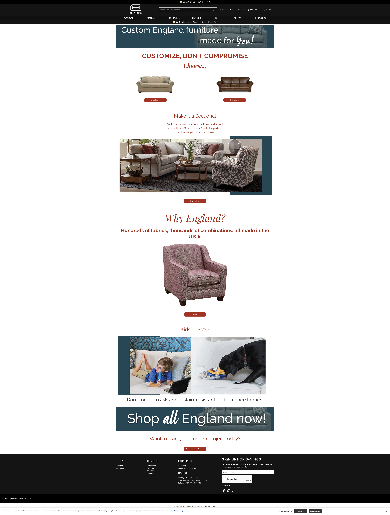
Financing (196, 18)
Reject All (301, 511)
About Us (238, 18)
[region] (195, 511)
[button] (221, 10)
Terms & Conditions (178, 506)
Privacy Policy (190, 506)
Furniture (128, 18)
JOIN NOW (226, 485)
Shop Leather (234, 100)
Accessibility (198, 506)
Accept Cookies (315, 511)
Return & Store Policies (187, 468)
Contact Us (260, 18)
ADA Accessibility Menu (210, 506)
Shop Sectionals (195, 201)
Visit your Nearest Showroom (195, 449)
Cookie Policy (178, 511)
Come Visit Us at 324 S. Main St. (196, 2)
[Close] (387, 511)
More (195, 314)
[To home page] (136, 10)
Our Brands (174, 18)
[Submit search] (213, 10)
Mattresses (151, 18)
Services (218, 18)
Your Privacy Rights (285, 511)
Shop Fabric (155, 100)
